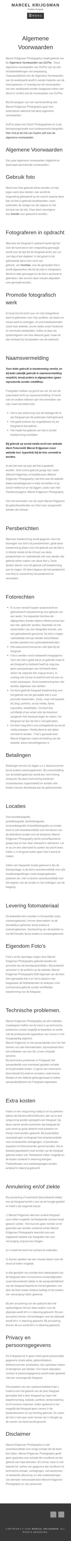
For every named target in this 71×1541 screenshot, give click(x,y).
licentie (15, 214)
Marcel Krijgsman (35, 5)
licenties (26, 265)
